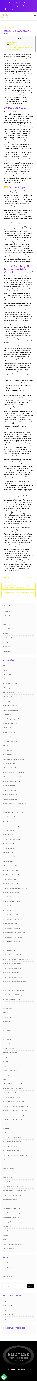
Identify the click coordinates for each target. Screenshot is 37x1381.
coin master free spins (11, 763)
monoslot (7, 1044)
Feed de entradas (9, 1267)
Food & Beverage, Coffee (11, 866)
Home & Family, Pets (10, 950)
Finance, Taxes (8, 861)
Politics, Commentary (10, 1070)
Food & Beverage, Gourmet (12, 875)
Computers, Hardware (10, 790)
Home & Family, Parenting (11, 946)
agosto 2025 (7, 642)
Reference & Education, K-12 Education (16, 1110)
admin (8, 577)
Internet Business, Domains (12, 968)
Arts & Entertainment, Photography (14, 697)
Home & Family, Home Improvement (15, 932)
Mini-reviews (8, 1017)
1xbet (5, 670)
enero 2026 (7, 633)
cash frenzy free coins (10, 741)
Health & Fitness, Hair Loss (12, 910)
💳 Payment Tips (12, 44)
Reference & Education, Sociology (14, 1119)
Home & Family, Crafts (10, 924)
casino (6, 745)
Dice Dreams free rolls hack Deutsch (15, 803)
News (5, 1057)
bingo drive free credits (11, 710)
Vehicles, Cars (8, 1231)
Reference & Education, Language (14, 1115)
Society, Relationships (10, 1173)
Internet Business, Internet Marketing (15, 981)
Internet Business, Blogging (12, 964)
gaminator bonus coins (11, 883)
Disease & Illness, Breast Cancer (13, 808)
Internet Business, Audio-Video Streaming (16, 959)
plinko (6, 1066)
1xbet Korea (7, 674)
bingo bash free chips (10, 705)
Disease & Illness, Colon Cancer (13, 812)
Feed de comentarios (10, 1272)
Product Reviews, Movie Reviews (13, 1088)
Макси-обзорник (9, 1248)
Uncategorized (8, 1222)
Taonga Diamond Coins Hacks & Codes (15, 1191)
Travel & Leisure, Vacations (12, 1217)
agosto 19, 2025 (9, 27)
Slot (5, 1159)
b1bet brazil (7, 701)
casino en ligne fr (9, 750)
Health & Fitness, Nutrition (12, 915)
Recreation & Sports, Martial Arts (14, 1102)
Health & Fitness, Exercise (11, 906)
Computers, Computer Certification (14, 777)
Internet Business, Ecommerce (13, 977)
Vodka (6, 1235)
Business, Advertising (10, 723)
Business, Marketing (10, 732)
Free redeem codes (10, 879)
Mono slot (7, 1026)
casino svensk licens (10, 754)
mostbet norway (9, 1048)
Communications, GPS (10, 768)
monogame (7, 1039)
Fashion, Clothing (9, 830)
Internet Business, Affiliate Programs (15, 955)
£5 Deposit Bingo (12, 42)
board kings (7, 714)
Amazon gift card (9, 688)
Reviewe (6, 1124)
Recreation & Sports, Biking (12, 1097)
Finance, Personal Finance (12, 857)
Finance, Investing (9, 848)
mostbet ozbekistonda (10, 1053)
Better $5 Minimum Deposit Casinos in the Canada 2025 (18, 594)
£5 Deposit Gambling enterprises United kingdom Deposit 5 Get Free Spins (16, 586)
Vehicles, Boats (8, 1226)
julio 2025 (7, 646)
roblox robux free (9, 1133)
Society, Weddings (9, 1182)
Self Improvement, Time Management (15, 1155)
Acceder (6, 1263)
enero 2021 (7, 651)
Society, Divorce (8, 1164)
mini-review (7, 1013)
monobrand (7, 1030)
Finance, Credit (8, 834)
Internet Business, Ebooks (12, 972)
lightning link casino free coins (13, 999)
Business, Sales (8, 737)
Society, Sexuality (9, 1177)
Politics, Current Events (11, 1075)
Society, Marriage (9, 1168)
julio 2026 (7, 611)
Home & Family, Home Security (13, 937)
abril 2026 (7, 624)
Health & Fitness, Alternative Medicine (15, 888)
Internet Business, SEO (11, 986)
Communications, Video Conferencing (15, 772)
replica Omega (8, 1314)
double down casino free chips (13, 817)
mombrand (7, 1021)
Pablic (6, 1061)
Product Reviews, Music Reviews (13, 1093)
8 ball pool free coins (10, 683)
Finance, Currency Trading (12, 839)
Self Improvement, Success (12, 1151)
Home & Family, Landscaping (12, 941)
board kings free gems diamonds (14, 719)
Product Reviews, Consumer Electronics (16, 1084)
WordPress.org (8, 1276)
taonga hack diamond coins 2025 (14, 1195)
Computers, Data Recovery (12, 781)
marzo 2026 (7, 629)
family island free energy (11, 826)
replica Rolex (8, 1301)
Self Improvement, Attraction (12, 1137)
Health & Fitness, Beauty (11, 892)
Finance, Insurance (9, 843)
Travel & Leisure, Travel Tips (12, 1213)
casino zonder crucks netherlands (14, 759)
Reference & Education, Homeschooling (16, 1106)
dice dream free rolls (10, 799)
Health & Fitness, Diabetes (12, 901)
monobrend (7, 1035)
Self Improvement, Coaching (12, 1142)
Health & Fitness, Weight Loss (13, 919)
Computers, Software (10, 794)
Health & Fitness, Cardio (11, 897)
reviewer (6, 1128)
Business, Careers (9, 728)
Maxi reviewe (8, 1008)
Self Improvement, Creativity (12, 1146)
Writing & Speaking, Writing (12, 1244)
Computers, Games (10, 786)
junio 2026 (7, 615)
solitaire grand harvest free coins (14, 1186)
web (5, 1240)
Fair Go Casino (8, 821)
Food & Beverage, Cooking (12, 870)
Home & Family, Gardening (12, 928)
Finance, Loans (8, 852)
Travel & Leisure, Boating (11, 1199)
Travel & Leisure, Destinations (13, 1204)
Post (5, 1079)
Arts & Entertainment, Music (12, 692)
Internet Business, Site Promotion (14, 990)
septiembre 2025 (9, 638)
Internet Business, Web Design (13, 995)
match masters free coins (11, 1004)
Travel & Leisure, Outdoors (12, 1208)
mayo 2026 (7, 620)
